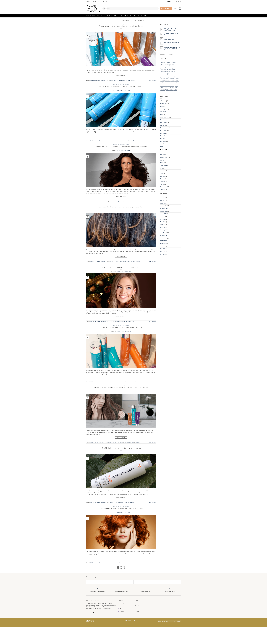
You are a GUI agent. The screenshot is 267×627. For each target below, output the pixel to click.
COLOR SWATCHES (122, 15)
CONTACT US (169, 1)
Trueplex (171, 89)
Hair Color (173, 71)
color (175, 67)
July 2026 (162, 197)
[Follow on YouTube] (180, 1)
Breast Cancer (163, 103)
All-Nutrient (163, 62)
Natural (177, 80)
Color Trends (163, 69)
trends (167, 89)
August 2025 (163, 213)
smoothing (121, 201)
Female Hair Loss (164, 117)
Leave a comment (152, 80)
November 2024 (164, 235)
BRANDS (103, 15)
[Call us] (178, 1)
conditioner (112, 140)
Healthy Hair (115, 80)
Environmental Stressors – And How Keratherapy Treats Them (121, 207)
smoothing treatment (128, 201)
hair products (127, 261)
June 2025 (163, 219)
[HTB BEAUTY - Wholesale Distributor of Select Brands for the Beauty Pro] (93, 8)
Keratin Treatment (131, 80)
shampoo (140, 140)
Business (172, 64)
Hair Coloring (163, 122)
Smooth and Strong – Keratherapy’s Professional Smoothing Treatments (121, 146)
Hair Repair (133, 261)
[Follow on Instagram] (176, 1)
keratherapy (121, 80)
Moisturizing (135, 140)
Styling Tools (128, 321)
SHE (167, 85)
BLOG (145, 15)
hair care (112, 201)
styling (166, 87)
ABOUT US (139, 15)
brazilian (111, 502)
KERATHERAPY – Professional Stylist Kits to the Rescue (121, 448)
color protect (112, 381)
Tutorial (162, 184)
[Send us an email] (177, 1)
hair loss (170, 73)
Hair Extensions (164, 73)
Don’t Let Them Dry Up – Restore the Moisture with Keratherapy (121, 86)
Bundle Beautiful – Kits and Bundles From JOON (170, 38)
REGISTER (88, 15)
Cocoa (115, 502)
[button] (180, 9)
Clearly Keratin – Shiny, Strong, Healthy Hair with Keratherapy (121, 26)
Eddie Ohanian (127, 30)
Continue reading (121, 75)
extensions (163, 71)
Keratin (125, 80)
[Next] (124, 567)
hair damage (122, 261)
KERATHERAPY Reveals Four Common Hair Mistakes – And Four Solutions (121, 387)
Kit (122, 502)
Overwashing (131, 442)
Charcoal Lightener (164, 67)
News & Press (163, 157)
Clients (171, 67)
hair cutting (163, 125)
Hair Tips (121, 24)
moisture (126, 140)
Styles (162, 87)
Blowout (114, 321)
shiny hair (162, 170)
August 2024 (163, 243)
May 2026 (162, 200)
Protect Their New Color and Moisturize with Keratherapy (121, 327)
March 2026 (163, 203)
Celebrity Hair (163, 109)
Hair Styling (163, 135)
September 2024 (164, 240)
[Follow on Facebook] (174, 1)
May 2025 (162, 222)
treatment (132, 502)
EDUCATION (132, 15)
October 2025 (163, 211)
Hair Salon (163, 133)
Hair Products (116, 24)
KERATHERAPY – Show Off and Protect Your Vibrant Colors (121, 508)
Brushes (167, 64)
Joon (167, 78)
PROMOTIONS (95, 15)
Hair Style (174, 76)
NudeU (162, 160)
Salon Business (177, 82)
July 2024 (162, 246)
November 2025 (164, 208)
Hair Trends (163, 141)
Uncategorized (164, 186)
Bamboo (168, 62)
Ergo (161, 114)
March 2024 (163, 251)
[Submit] (157, 8)
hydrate (126, 381)
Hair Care (115, 84)
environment (112, 261)
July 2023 (162, 254)
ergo (174, 69)
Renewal (128, 502)
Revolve (167, 82)
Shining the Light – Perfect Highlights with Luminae (170, 29)
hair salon (168, 76)
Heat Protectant (120, 442)
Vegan (176, 89)
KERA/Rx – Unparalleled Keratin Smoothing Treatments (172, 34)
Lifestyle (162, 152)
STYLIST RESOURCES (111, 15)
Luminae (162, 80)
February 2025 (164, 230)
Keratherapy (126, 24)
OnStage (162, 82)
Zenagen (162, 91)
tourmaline (163, 176)
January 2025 (163, 232)
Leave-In (122, 140)
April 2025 (162, 224)
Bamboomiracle (174, 62)
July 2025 (162, 216)
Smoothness (137, 442)
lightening (177, 78)
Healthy (111, 80)
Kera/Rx (162, 146)
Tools (129, 265)
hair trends (163, 78)
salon (171, 82)
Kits (125, 502)
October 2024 (163, 238)
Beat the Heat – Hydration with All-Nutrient (171, 43)
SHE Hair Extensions (173, 85)
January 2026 (163, 205)
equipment (163, 111)
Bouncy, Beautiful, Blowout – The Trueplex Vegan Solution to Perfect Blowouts (172, 48)
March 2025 (163, 227)
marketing (167, 80)
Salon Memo (163, 165)
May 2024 (162, 248)
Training (162, 178)
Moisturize (130, 140)
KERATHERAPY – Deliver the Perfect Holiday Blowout (121, 267)
